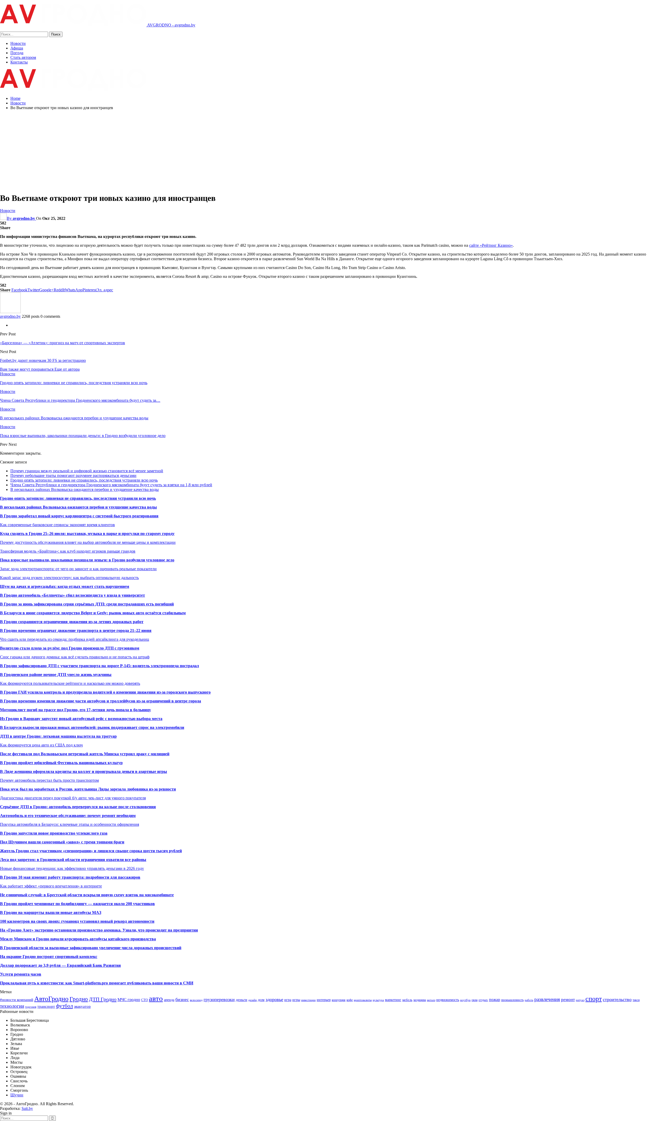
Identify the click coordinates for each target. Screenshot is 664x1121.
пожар (494, 999)
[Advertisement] (332, 150)
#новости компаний (16, 999)
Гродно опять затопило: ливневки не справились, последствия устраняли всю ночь (84, 480)
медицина (419, 1000)
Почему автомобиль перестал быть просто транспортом (49, 780)
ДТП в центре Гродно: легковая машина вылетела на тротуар (58, 736)
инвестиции (308, 1000)
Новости (18, 43)
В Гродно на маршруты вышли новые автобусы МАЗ (50, 912)
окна (475, 1000)
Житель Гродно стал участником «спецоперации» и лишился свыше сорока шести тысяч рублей (91, 851)
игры (296, 1000)
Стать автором (23, 57)
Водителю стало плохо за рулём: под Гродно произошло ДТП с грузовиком (69, 648)
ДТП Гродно (102, 999)
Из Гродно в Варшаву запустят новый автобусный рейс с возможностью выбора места (81, 718)
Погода (16, 53)
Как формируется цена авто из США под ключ (41, 745)
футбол (64, 1006)
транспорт (46, 1006)
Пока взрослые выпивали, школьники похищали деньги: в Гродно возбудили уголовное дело (87, 560)
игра (287, 1000)
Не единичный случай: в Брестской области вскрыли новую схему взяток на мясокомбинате (87, 895)
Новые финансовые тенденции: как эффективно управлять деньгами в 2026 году (72, 868)
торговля (30, 1006)
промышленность (512, 1000)
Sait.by (27, 1108)
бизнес (182, 999)
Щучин (16, 1095)
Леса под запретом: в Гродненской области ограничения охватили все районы (73, 859)
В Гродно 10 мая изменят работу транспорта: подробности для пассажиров (70, 877)
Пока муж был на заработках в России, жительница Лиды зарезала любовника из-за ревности (88, 789)
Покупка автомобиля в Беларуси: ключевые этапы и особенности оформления (69, 824)
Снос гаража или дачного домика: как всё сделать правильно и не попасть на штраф (74, 657)
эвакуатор (82, 1006)
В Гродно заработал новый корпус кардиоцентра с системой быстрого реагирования (79, 516)
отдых (483, 1000)
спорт (593, 999)
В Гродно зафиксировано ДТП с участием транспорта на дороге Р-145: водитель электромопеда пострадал (99, 666)
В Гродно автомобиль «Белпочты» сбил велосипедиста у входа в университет (72, 595)
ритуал (580, 1000)
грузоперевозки (219, 999)
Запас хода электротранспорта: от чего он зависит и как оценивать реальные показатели (78, 569)
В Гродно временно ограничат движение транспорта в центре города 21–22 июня (75, 630)
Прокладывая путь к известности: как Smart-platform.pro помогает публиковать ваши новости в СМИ (96, 983)
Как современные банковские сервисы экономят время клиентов (57, 525)
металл (431, 1000)
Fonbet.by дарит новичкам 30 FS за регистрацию (43, 360)
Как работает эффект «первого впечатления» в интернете (51, 886)
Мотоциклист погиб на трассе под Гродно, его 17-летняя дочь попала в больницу (75, 710)
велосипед (196, 1000)
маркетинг (393, 1000)
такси (636, 1000)
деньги (241, 999)
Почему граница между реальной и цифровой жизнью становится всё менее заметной (86, 471)
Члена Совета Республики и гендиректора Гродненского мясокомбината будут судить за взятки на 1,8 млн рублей (111, 485)
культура (378, 1000)
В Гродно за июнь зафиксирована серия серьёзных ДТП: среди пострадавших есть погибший (87, 604)
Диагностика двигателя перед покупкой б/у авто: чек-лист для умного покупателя (73, 798)
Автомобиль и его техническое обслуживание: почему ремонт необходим (68, 815)
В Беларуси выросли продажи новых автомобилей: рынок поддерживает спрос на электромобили (92, 727)
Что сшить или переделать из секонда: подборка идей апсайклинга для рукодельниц (74, 639)
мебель (407, 1000)
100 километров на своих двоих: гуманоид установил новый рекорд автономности (77, 921)
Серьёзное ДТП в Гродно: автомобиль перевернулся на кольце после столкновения (78, 807)
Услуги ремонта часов (20, 974)
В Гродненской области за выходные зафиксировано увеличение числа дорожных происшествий (90, 948)
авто (156, 998)
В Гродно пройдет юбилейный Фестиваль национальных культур (61, 762)
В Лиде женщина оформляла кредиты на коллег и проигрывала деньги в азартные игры (83, 771)
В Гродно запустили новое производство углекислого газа (53, 833)
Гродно (79, 999)
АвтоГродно (51, 999)
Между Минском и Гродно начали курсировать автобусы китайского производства (78, 939)
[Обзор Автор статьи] (10, 311)
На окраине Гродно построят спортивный (39, 956)
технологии (12, 1006)
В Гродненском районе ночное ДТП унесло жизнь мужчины (56, 674)
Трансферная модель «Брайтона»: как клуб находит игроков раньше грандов (67, 551)
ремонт (568, 999)
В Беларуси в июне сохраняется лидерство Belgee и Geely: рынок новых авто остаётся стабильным (93, 613)
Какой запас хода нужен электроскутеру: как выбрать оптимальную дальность (69, 577)
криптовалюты (363, 1000)
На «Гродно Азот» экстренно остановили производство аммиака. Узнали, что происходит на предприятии (99, 930)
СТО (144, 1000)
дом (261, 999)
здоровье (274, 999)
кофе (350, 1000)
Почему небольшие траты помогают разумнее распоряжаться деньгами (73, 475)
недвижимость (447, 1000)
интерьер (324, 1000)
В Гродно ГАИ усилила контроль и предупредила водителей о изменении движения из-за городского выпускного (105, 692)
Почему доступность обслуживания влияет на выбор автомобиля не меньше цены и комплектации (88, 542)
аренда (169, 1000)
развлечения (547, 999)
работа (529, 1000)
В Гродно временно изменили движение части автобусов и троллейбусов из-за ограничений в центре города (100, 701)
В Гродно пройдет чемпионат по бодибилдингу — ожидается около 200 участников (77, 903)
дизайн (252, 1000)
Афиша (16, 48)
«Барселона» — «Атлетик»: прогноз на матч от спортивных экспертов (62, 343)
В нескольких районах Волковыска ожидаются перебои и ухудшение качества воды (84, 489)
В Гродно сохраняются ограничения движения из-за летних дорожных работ (71, 621)
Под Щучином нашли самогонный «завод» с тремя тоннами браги (62, 842)
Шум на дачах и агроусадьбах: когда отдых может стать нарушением (64, 586)
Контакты (19, 62)
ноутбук (465, 1000)
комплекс (88, 956)
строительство (617, 999)
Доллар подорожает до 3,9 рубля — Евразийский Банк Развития (60, 965)
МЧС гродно (128, 999)
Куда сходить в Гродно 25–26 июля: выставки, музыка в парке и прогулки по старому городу (87, 533)
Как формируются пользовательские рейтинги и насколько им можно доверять (70, 683)
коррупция (338, 1000)
